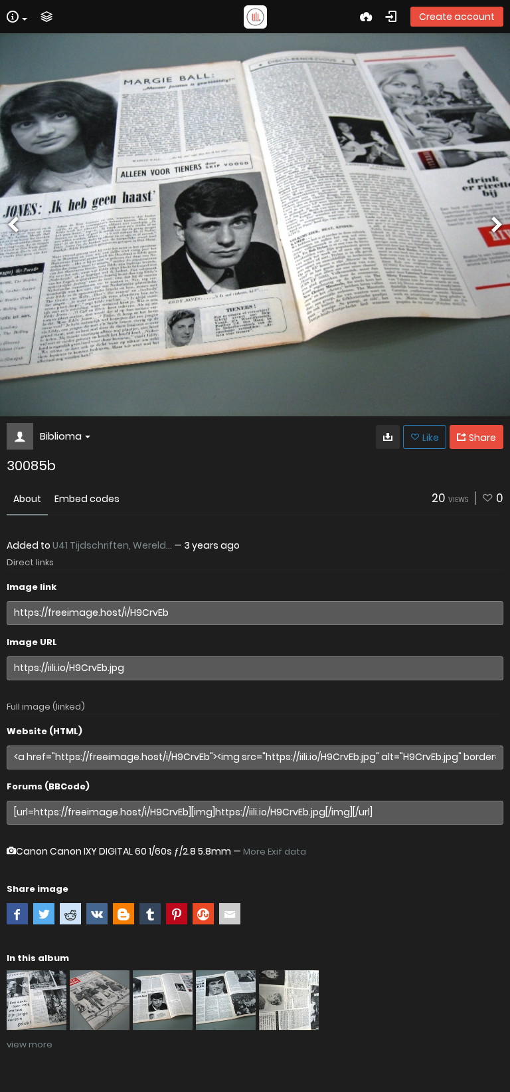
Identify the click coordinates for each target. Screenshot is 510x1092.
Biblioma (61, 436)
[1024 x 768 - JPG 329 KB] (388, 437)
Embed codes (87, 498)
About (27, 498)
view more (29, 1044)
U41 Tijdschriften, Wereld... (112, 545)
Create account (457, 16)
